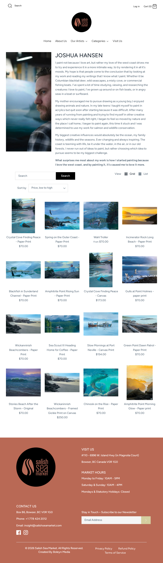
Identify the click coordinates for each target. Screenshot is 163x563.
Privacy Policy (103, 548)
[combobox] (48, 188)
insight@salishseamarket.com (43, 525)
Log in (136, 6)
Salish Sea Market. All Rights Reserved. (59, 548)
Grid (133, 174)
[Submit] (146, 520)
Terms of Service (115, 552)
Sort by (21, 188)
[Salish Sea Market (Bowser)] (81, 22)
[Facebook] (18, 532)
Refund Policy (126, 548)
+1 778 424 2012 (36, 518)
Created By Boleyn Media (54, 552)
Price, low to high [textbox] (41, 187)
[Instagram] (25, 532)
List (146, 174)
